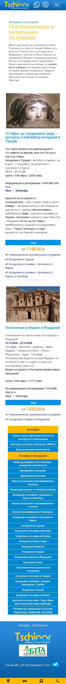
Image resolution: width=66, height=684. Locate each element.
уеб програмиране (31, 665)
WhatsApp (21, 190)
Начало (24, 625)
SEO (47, 665)
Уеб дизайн (12, 665)
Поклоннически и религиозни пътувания (34, 254)
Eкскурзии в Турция (21, 259)
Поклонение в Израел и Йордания (32, 327)
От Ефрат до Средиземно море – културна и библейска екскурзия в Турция (32, 137)
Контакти (40, 625)
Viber (8, 190)
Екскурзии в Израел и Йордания (29, 419)
